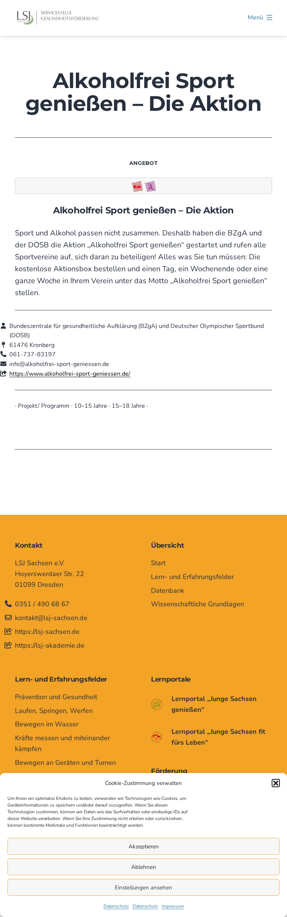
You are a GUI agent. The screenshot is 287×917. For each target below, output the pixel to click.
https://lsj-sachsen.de (47, 631)
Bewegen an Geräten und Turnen (65, 762)
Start (158, 562)
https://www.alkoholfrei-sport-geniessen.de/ (69, 374)
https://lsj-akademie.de (49, 645)
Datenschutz (116, 906)
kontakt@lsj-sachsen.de (51, 617)
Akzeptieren (144, 846)
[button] (276, 783)
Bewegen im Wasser (46, 724)
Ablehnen (143, 867)
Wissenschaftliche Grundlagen (197, 604)
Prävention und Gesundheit (56, 696)
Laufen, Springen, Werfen (54, 710)
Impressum (173, 906)
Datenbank (167, 590)
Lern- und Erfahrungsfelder (192, 576)
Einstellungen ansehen (143, 887)
